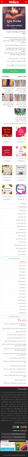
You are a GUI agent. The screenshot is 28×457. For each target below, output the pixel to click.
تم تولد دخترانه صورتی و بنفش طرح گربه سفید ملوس (14, 369)
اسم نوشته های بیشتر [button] (14, 316)
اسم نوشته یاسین (22, 297)
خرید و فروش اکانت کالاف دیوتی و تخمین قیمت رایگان (14, 328)
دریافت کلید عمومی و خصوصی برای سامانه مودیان (15, 341)
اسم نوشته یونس (22, 265)
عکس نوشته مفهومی (21, 226)
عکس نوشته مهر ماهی (21, 220)
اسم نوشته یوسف (22, 269)
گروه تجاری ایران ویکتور (21, 331)
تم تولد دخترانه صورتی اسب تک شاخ (18, 372)
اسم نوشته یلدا (22, 272)
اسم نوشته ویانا (22, 312)
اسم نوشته (21, 58)
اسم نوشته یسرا (22, 290)
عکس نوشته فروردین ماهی (20, 245)
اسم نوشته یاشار (22, 294)
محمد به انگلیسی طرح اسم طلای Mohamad (16, 440)
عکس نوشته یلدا (22, 210)
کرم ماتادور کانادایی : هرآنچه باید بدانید (17, 358)
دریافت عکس (14, 71)
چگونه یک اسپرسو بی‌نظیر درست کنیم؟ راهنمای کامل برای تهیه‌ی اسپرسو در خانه (14, 349)
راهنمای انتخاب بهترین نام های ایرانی (18, 366)
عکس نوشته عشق (22, 254)
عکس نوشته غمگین (21, 251)
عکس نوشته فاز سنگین (21, 248)
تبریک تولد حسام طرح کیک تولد (18, 434)
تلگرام (15, 65)
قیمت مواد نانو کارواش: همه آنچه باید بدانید (16, 338)
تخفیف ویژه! (7, 449)
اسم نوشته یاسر (22, 306)
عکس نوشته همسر (22, 217)
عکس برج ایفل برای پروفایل (20, 380)
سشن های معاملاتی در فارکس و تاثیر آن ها (16, 334)
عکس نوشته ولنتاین (21, 214)
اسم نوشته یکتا (22, 278)
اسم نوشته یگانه (22, 275)
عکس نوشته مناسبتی (21, 223)
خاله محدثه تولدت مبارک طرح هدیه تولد (17, 158)
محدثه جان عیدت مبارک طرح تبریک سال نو (17, 177)
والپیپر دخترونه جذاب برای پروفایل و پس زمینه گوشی (14, 383)
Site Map (15, 427)
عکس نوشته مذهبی (21, 235)
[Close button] (27, 441)
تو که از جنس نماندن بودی (19, 437)
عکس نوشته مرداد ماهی (21, 232)
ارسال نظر (9, 65)
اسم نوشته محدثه (13, 58)
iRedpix (22, 427)
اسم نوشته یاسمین (22, 300)
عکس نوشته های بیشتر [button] (14, 258)
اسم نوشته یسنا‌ (22, 287)
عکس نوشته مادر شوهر (21, 239)
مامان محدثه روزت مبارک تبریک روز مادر (18, 139)
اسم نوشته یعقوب (22, 281)
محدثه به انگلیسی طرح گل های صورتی (18, 196)
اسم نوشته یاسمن (22, 303)
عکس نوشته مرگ (22, 229)
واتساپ (22, 65)
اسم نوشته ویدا (22, 309)
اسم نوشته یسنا (22, 284)
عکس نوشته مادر (22, 242)
